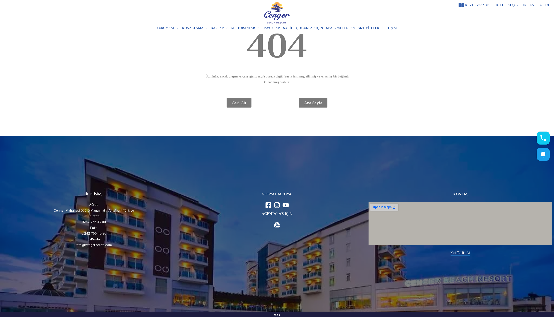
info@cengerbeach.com (94, 245)
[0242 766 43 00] (5, 5)
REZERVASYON (477, 5)
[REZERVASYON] (461, 5)
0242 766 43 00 (21, 5)
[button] (460, 253)
